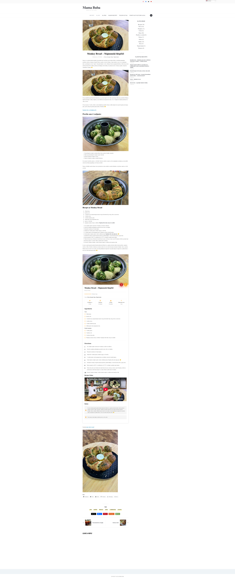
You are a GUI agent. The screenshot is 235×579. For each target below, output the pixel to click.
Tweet (94, 513)
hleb (91, 509)
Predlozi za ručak (140, 35)
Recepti (92, 15)
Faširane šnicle (116, 522)
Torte (140, 43)
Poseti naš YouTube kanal (137, 15)
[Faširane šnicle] (123, 522)
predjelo (101, 509)
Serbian (209, 0)
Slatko (104, 15)
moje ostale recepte (90, 427)
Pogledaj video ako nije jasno (111, 234)
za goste (119, 509)
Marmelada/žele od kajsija (97, 522)
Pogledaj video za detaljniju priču (89, 110)
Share (100, 513)
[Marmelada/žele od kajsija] (88, 522)
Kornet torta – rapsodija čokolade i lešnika (139, 82)
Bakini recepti (112, 15)
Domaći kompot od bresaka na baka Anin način (140, 71)
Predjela (140, 29)
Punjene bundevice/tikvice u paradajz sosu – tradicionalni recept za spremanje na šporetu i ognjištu (139, 66)
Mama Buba (91, 7)
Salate (140, 39)
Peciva (105, 57)
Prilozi (140, 37)
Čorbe (140, 30)
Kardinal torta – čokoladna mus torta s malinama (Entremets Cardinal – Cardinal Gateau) (140, 60)
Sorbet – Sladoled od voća (135, 79)
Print (118, 513)
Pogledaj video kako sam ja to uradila (107, 222)
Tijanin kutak (123, 15)
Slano (98, 15)
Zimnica (140, 48)
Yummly (112, 513)
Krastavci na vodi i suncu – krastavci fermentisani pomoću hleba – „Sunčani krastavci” (140, 75)
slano (106, 509)
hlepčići (95, 509)
